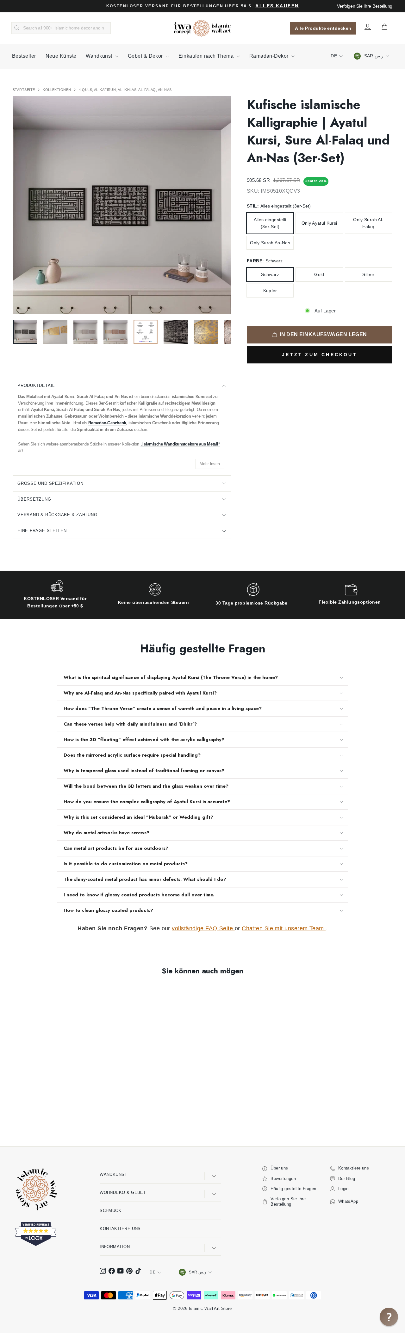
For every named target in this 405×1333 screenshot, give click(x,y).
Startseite (24, 90)
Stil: (279, 205)
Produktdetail (36, 385)
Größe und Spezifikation (50, 483)
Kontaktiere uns (120, 1228)
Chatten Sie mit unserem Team (284, 928)
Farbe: (265, 260)
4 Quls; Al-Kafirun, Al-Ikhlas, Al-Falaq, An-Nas (125, 90)
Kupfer (270, 290)
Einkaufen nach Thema (206, 56)
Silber (368, 274)
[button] (389, 1317)
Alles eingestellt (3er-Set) (270, 223)
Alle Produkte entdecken (323, 28)
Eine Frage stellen (42, 530)
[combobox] (61, 28)
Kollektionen (57, 90)
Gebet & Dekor (146, 56)
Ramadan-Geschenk (107, 422)
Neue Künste (61, 56)
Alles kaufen (277, 5)
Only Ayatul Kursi (319, 223)
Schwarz (270, 274)
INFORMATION (115, 1246)
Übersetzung (34, 499)
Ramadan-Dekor (269, 56)
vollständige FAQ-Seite (203, 928)
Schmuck (110, 1210)
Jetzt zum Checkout (319, 354)
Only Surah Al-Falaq (368, 223)
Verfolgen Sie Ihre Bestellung (364, 6)
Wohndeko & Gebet (123, 1192)
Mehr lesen (210, 464)
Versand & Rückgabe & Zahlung (57, 514)
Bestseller (24, 56)
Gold (319, 274)
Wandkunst (100, 56)
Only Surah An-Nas (270, 242)
